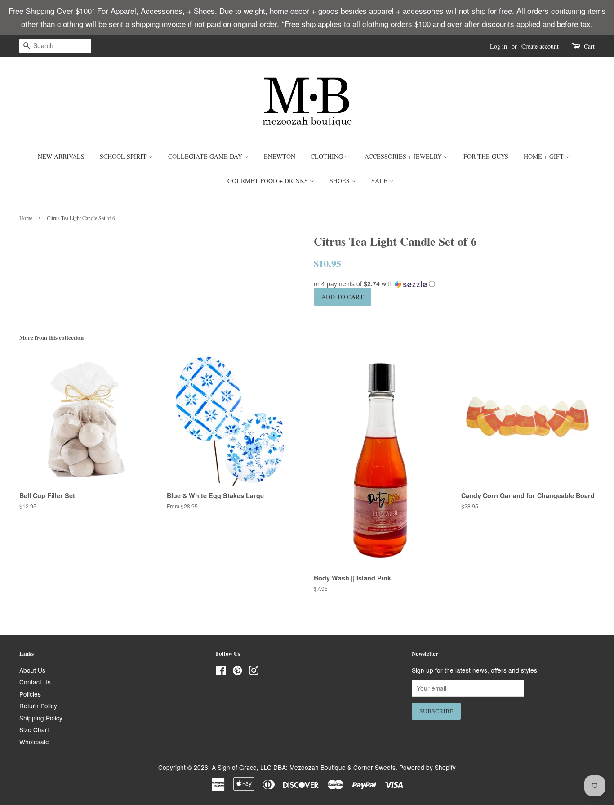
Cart (589, 46)
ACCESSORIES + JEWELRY (404, 156)
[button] (454, 283)
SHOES (340, 180)
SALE (380, 180)
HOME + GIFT (544, 156)
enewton (279, 156)
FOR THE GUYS (485, 156)
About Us (32, 670)
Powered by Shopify (427, 767)
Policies (30, 693)
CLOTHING (328, 156)
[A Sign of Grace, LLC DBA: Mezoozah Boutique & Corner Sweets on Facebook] (221, 671)
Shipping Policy (40, 717)
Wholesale (34, 741)
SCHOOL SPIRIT (124, 156)
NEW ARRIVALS (61, 156)
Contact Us (35, 681)
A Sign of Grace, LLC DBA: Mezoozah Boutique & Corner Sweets (304, 767)
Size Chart (34, 729)
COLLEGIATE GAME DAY (206, 156)
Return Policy (38, 705)
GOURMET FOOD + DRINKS (268, 180)
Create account (540, 46)
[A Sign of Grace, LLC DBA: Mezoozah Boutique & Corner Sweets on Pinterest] (237, 671)
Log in (498, 46)
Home (25, 217)
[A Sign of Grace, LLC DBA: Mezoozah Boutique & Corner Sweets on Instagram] (253, 671)
